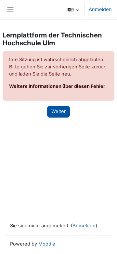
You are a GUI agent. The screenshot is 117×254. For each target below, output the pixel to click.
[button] (73, 10)
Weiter (58, 111)
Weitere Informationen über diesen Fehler (57, 86)
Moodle (46, 244)
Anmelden (100, 9)
